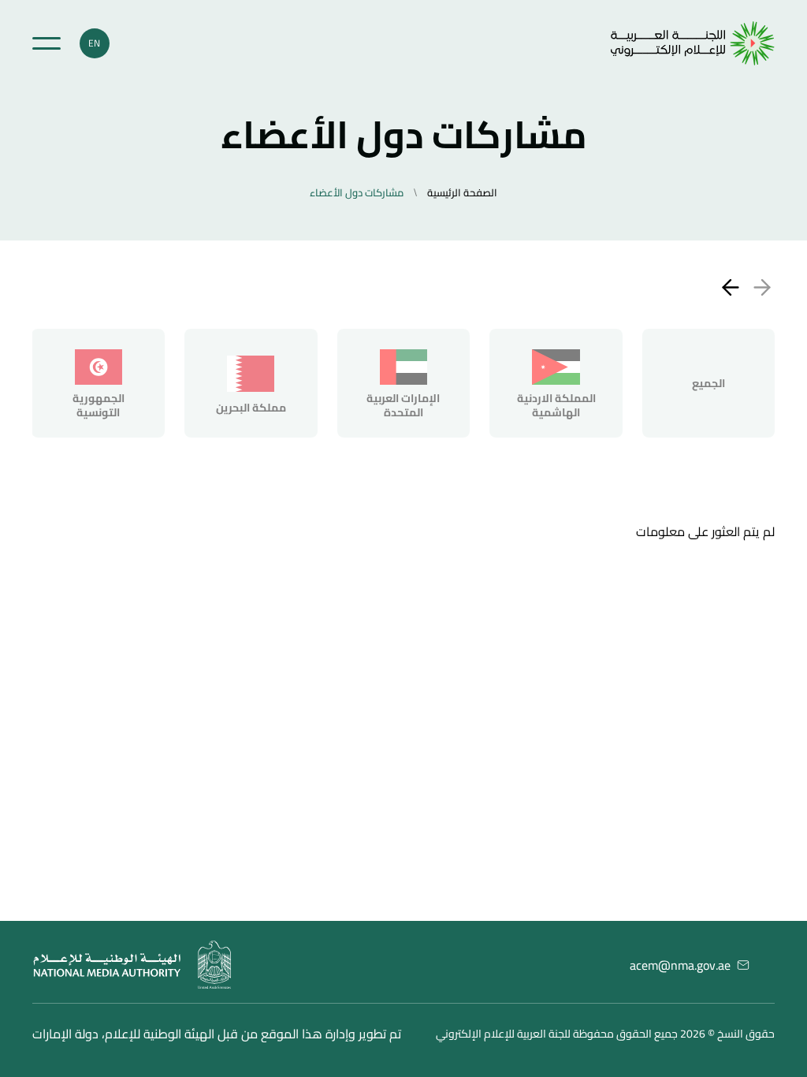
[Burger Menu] (46, 43)
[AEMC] (693, 43)
